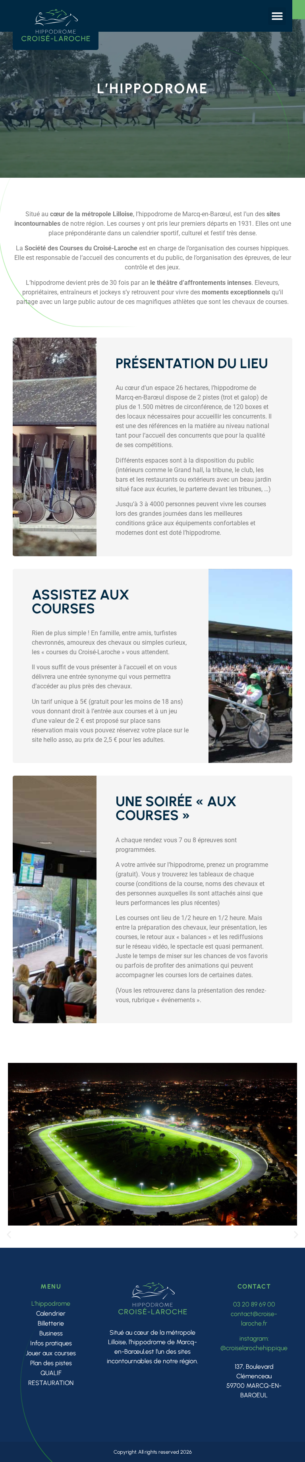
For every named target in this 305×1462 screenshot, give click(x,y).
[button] (277, 16)
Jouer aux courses (51, 1353)
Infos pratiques (51, 1343)
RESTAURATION (50, 1383)
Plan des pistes (51, 1363)
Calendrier (51, 1313)
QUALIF (51, 1373)
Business (51, 1333)
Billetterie (51, 1323)
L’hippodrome (50, 1303)
